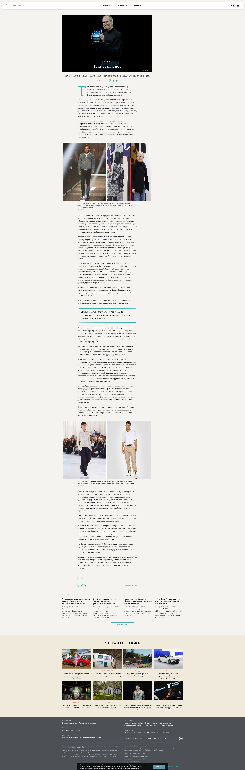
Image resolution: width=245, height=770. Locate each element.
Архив (127, 738)
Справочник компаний (91, 738)
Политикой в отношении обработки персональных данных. (120, 768)
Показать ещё (122, 625)
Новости (65, 595)
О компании (129, 733)
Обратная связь (159, 738)
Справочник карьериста (134, 725)
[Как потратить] (16, 5)
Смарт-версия (73, 738)
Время (121, 5)
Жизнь (137, 5)
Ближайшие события (71, 730)
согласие (109, 766)
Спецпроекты (151, 723)
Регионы (151, 725)
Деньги (106, 5)
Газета (127, 723)
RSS (63, 738)
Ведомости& (165, 733)
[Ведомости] (6, 5)
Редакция (141, 733)
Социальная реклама (166, 725)
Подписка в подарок (87, 723)
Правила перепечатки (141, 738)
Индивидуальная (69, 723)
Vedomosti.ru (137, 723)
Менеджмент (152, 733)
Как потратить (165, 723)
